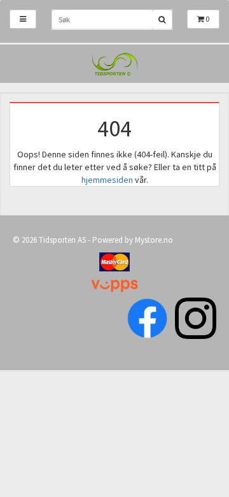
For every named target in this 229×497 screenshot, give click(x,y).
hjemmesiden (107, 179)
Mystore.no (154, 239)
